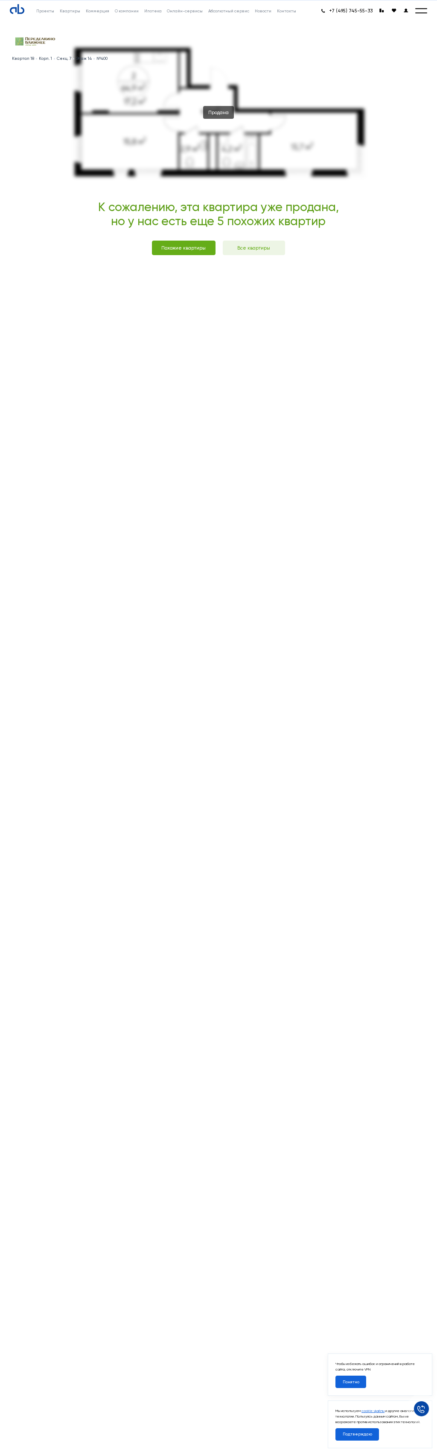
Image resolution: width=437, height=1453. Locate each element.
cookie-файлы (373, 1411)
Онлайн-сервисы (185, 11)
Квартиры (70, 11)
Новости (263, 11)
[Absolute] (17, 9)
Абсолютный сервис (228, 11)
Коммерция (97, 11)
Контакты (286, 11)
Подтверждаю (357, 1434)
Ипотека (153, 11)
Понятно (351, 1381)
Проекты (45, 11)
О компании (127, 11)
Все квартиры (253, 248)
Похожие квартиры (183, 248)
